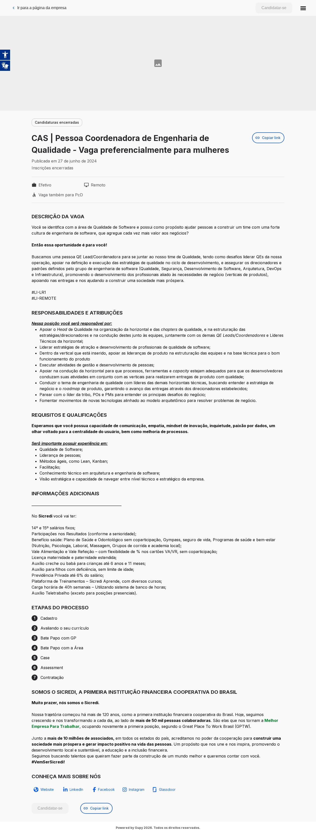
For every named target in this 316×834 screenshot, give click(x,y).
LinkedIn (76, 789)
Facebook (106, 789)
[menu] (303, 8)
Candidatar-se (273, 8)
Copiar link (271, 138)
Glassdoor (167, 789)
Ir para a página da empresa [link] (41, 8)
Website (47, 789)
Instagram (136, 789)
